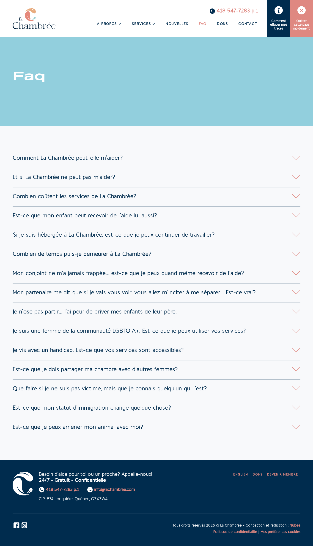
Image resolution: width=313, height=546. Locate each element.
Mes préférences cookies (280, 532)
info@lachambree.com (114, 490)
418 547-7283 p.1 (237, 11)
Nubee (295, 525)
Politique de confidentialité (235, 532)
